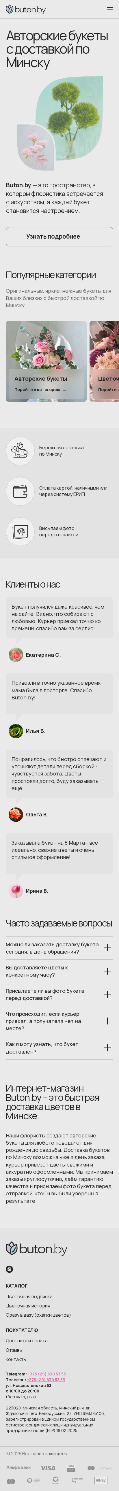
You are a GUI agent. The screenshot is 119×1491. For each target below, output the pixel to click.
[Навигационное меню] (110, 9)
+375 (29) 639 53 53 (47, 1374)
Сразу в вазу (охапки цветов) (38, 1315)
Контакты (16, 1359)
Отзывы (14, 1350)
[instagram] (9, 1269)
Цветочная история (28, 1306)
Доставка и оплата (27, 1340)
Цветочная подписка (29, 1296)
